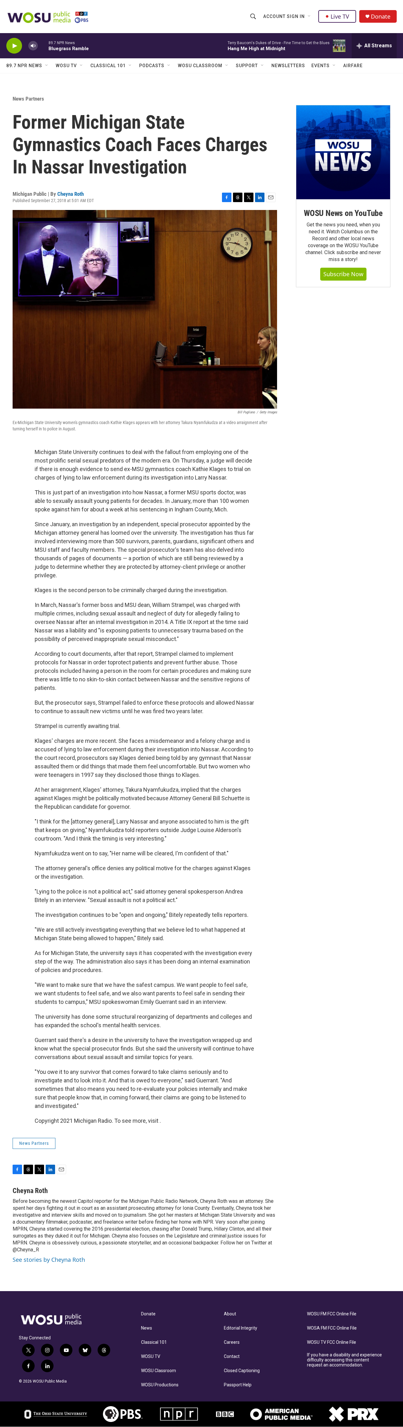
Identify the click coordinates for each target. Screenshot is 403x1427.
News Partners (28, 99)
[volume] (33, 46)
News (146, 1328)
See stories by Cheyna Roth (49, 1259)
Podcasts (151, 65)
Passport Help (238, 1385)
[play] (14, 46)
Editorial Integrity (240, 1328)
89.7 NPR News (24, 65)
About (230, 1314)
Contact (232, 1356)
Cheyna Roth (70, 194)
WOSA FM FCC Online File (332, 1328)
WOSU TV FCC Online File (331, 1342)
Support (247, 65)
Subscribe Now (343, 274)
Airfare (353, 65)
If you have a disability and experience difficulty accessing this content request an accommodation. (344, 1360)
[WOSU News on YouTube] (343, 152)
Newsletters (288, 65)
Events (320, 65)
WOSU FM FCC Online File (331, 1314)
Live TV (340, 16)
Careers (232, 1342)
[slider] (43, 45)
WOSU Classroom (200, 65)
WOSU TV (66, 65)
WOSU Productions (160, 1385)
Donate (380, 16)
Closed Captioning (242, 1370)
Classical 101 (108, 65)
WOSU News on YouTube (343, 213)
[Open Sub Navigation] (309, 16)
